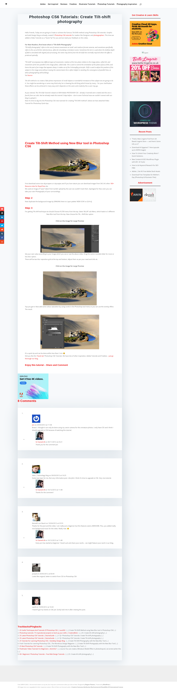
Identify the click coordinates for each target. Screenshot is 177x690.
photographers (99, 35)
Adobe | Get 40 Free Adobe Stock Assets (146, 171)
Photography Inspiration (127, 4)
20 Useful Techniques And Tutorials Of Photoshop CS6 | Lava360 (42, 630)
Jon (33, 425)
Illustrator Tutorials (87, 4)
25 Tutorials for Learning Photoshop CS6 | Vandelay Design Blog (42, 641)
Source (30, 75)
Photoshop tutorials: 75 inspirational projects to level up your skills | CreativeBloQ (48, 633)
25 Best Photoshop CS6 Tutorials (31, 646)
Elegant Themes (90, 684)
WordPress (106, 684)
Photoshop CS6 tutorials (63, 35)
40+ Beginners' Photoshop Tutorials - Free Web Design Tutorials (41, 654)
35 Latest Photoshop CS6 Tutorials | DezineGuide (36, 635)
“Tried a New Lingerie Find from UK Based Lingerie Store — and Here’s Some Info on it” (146, 141)
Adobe (43, 4)
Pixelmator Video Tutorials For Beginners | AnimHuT (38, 649)
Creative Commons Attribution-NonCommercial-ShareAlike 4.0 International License (97, 687)
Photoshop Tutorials (106, 4)
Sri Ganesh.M (40, 442)
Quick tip (40, 356)
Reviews (63, 4)
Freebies (73, 4)
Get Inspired (53, 4)
